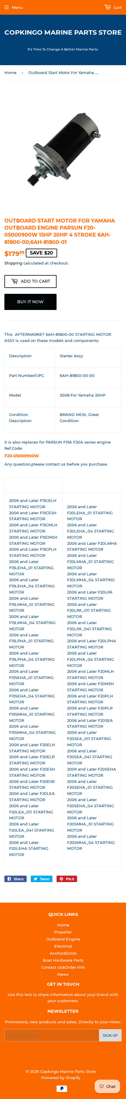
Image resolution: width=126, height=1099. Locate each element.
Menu (17, 7)
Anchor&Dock (63, 953)
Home (10, 72)
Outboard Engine (63, 939)
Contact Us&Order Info (63, 967)
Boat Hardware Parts (63, 960)
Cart (117, 7)
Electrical (63, 946)
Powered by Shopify (60, 1077)
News (63, 974)
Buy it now (30, 301)
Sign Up (110, 1035)
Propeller (63, 932)
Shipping (13, 263)
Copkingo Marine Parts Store (63, 32)
